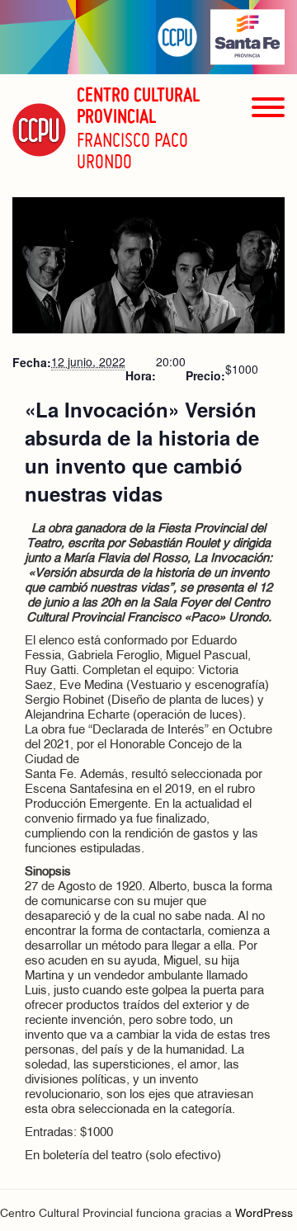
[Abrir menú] (268, 136)
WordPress (264, 1214)
